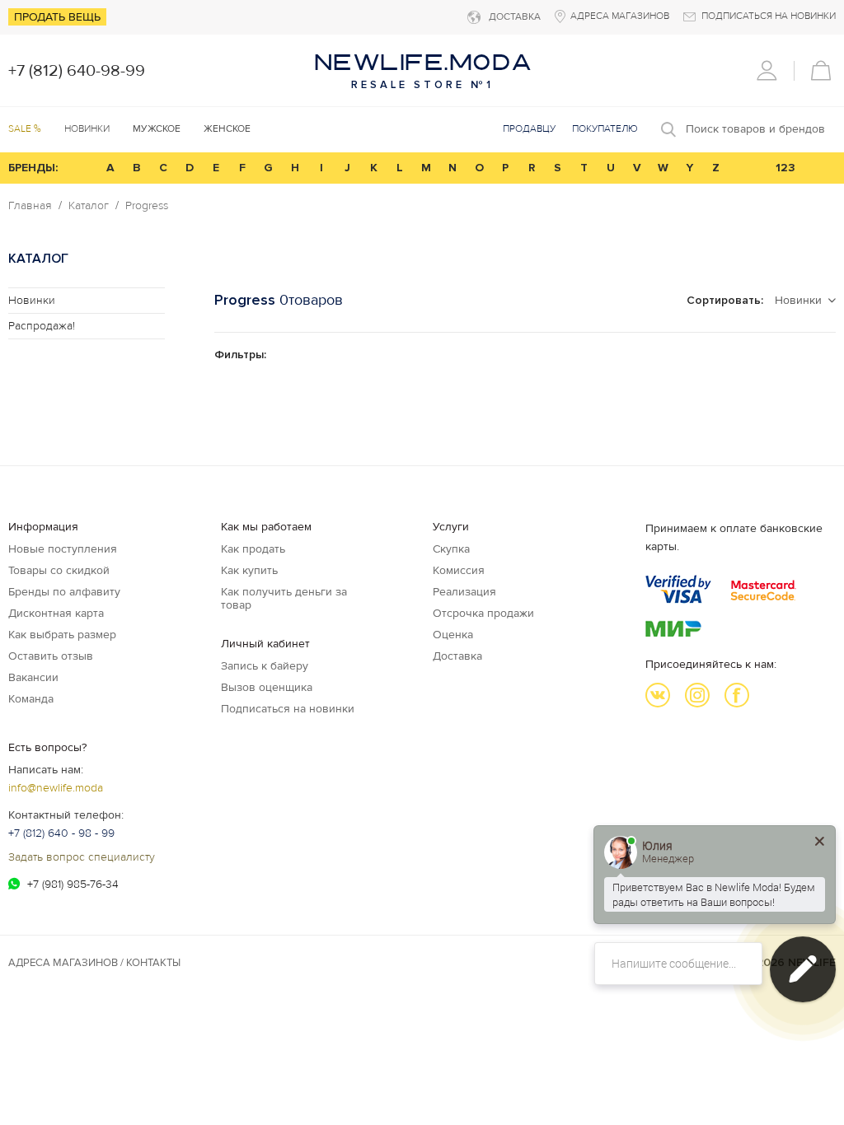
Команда (31, 699)
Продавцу (529, 129)
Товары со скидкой (59, 570)
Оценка (453, 635)
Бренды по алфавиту (64, 592)
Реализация (464, 592)
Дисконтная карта (56, 613)
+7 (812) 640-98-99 (76, 71)
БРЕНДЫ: (33, 168)
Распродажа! (41, 326)
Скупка (451, 549)
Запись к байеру (264, 666)
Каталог (88, 205)
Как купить (249, 570)
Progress (146, 205)
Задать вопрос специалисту (81, 857)
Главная (30, 205)
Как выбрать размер (62, 635)
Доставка (457, 656)
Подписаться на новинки (287, 709)
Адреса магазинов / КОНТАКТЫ (94, 962)
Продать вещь (57, 17)
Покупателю (605, 129)
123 (785, 168)
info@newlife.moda (55, 788)
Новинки (87, 129)
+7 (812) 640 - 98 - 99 (61, 833)
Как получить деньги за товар (284, 598)
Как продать (253, 549)
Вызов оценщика (266, 687)
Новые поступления (62, 549)
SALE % (24, 129)
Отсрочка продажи (483, 613)
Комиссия (459, 570)
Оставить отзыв (50, 656)
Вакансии (33, 677)
